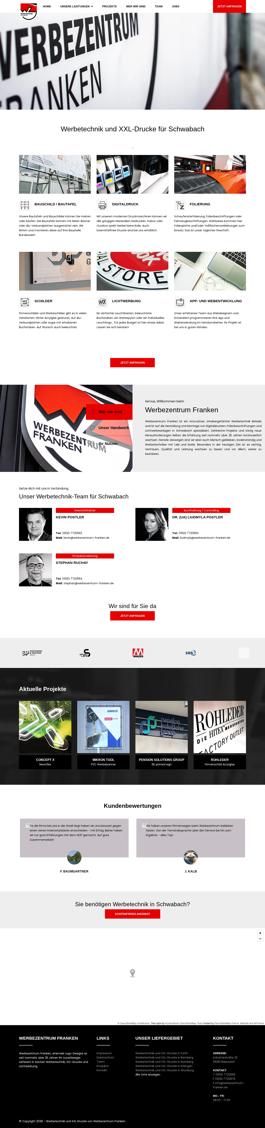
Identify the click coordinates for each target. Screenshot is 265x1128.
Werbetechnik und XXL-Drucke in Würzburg (164, 1070)
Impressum (104, 1053)
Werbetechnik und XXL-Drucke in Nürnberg (164, 1062)
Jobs (175, 6)
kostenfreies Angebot (132, 913)
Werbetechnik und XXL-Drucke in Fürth (161, 1053)
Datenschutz (105, 1057)
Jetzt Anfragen (229, 6)
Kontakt (102, 1070)
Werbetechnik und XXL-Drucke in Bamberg (164, 1057)
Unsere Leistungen (75, 6)
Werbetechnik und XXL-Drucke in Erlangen (163, 1066)
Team (159, 6)
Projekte (109, 6)
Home (47, 6)
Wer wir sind (135, 6)
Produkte (103, 1066)
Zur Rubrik (55, 159)
